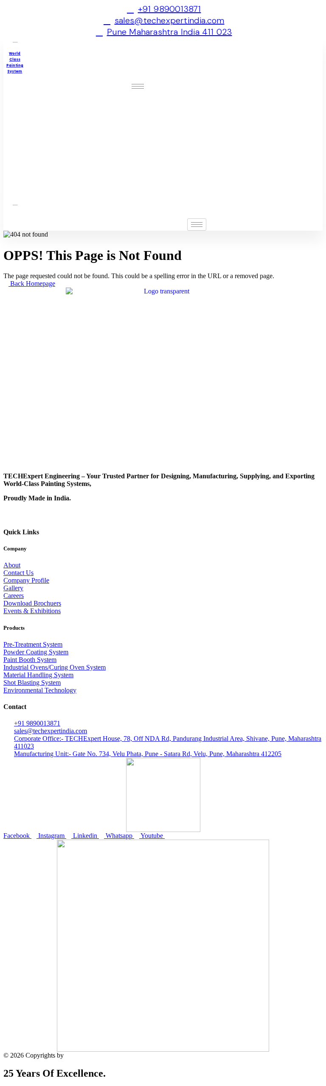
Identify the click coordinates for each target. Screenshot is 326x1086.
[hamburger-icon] (137, 86)
